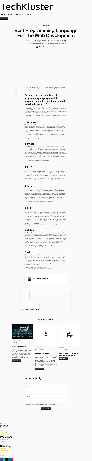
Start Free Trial (3, 434)
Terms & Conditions (4, 452)
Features (2, 427)
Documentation (3, 432)
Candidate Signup (4, 439)
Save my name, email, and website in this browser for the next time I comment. (41, 404)
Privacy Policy (3, 448)
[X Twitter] (16, 90)
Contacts (2, 455)
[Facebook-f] (1, 459)
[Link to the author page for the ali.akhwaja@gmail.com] (37, 47)
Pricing (1, 430)
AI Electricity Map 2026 (19, 346)
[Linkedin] (9, 459)
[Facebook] (16, 88)
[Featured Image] (22, 331)
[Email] (16, 96)
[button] (5, 14)
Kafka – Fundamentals (42, 353)
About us (2, 457)
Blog (1, 444)
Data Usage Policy (4, 450)
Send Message (46, 408)
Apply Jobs (2, 441)
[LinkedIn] (16, 93)
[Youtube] (12, 459)
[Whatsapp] (4, 459)
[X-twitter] (6, 459)
